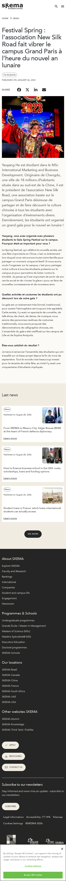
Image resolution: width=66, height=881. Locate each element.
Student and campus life (16, 593)
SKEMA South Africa (13, 691)
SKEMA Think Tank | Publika (17, 730)
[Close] (62, 848)
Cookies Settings (33, 866)
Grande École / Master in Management (24, 626)
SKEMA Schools (11, 653)
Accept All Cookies (33, 875)
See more (33, 533)
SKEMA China (10, 680)
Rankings (7, 576)
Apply (12, 745)
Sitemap (58, 817)
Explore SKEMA (11, 566)
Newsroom (8, 604)
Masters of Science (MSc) (16, 631)
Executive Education (13, 642)
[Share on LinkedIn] (36, 90)
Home (5, 18)
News (16, 18)
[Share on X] (27, 90)
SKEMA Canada (11, 675)
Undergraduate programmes (18, 620)
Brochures (15, 756)
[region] (33, 862)
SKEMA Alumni (10, 719)
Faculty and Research (14, 571)
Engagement (9, 598)
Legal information (13, 817)
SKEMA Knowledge (13, 724)
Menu (62, 6)
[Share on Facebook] (19, 90)
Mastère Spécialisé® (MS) (16, 636)
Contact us (15, 767)
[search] (56, 6)
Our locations (12, 663)
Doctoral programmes (14, 647)
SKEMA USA (9, 702)
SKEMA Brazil (9, 669)
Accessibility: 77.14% (38, 817)
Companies (8, 587)
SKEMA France (10, 686)
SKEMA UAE (9, 696)
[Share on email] (44, 90)
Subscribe (10, 806)
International (9, 582)
